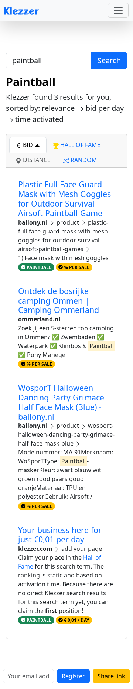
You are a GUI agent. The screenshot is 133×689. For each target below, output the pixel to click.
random (83, 160)
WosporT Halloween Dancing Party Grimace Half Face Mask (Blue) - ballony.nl (61, 402)
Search (109, 60)
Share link (111, 676)
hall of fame (79, 145)
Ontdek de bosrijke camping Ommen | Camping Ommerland (58, 300)
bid (27, 145)
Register (73, 676)
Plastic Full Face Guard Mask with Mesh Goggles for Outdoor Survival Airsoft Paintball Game (64, 198)
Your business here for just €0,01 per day (60, 535)
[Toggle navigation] (118, 10)
